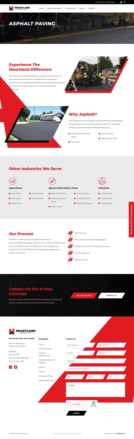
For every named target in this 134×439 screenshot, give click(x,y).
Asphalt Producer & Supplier (47, 361)
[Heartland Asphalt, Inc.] (19, 8)
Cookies (78, 433)
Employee (69, 8)
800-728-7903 (109, 2)
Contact (91, 8)
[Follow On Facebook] (10, 367)
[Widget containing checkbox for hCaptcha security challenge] (82, 404)
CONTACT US (111, 295)
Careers (82, 8)
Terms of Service (68, 433)
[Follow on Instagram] (121, 2)
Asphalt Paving (45, 349)
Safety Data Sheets (47, 381)
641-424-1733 (99, 2)
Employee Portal (46, 376)
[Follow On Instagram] (15, 367)
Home (41, 8)
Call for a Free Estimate (131, 219)
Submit (76, 413)
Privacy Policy (57, 433)
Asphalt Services (53, 8)
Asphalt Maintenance (44, 354)
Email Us (12, 351)
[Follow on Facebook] (124, 2)
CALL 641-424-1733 (83, 295)
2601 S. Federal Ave (17, 344)
